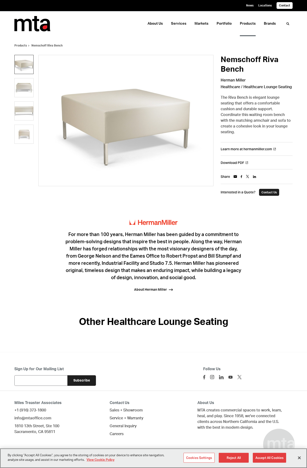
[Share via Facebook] (241, 176)
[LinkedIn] (221, 377)
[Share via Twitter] (247, 176)
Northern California (240, 422)
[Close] (299, 457)
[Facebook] (204, 377)
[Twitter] (239, 377)
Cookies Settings (199, 458)
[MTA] (35, 23)
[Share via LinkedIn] (254, 176)
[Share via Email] (235, 176)
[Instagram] (212, 377)
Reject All (234, 458)
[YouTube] (230, 377)
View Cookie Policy (100, 460)
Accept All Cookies (269, 458)
